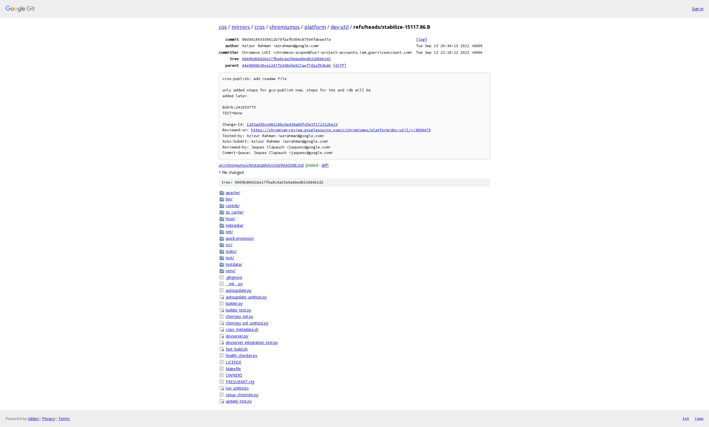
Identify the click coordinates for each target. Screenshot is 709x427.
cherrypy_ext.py (239, 316)
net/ (229, 231)
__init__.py (234, 283)
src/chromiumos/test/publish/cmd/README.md (261, 165)
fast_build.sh (237, 349)
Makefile (233, 368)
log (421, 39)
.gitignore (234, 277)
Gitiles (33, 418)
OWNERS (234, 375)
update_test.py (239, 401)
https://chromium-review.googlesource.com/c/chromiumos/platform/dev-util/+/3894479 (341, 130)
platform (315, 27)
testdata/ (234, 264)
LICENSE (233, 362)
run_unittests (237, 388)
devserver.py (237, 336)
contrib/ (233, 205)
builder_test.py (238, 310)
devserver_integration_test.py (252, 342)
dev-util (340, 27)
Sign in (697, 8)
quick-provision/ (240, 238)
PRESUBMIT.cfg (240, 381)
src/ (229, 244)
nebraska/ (234, 225)
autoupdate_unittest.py (246, 297)
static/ (231, 251)
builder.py (234, 303)
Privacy (48, 418)
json (699, 418)
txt (685, 418)
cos (223, 27)
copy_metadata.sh (242, 329)
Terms (64, 418)
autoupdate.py (238, 290)
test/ (230, 257)
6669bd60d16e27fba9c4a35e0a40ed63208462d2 (286, 58)
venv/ (230, 270)
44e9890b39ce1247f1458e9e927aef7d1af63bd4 (286, 65)
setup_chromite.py (242, 394)
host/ (230, 218)
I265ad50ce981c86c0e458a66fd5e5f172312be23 (292, 124)
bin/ (229, 199)
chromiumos (284, 27)
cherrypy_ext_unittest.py (247, 323)
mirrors (241, 27)
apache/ (233, 192)
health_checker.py (241, 355)
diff (339, 65)
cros (260, 27)
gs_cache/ (234, 212)
